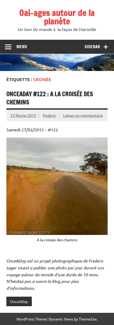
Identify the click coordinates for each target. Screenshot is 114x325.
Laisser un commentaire (83, 115)
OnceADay (19, 301)
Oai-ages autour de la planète (57, 17)
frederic (49, 115)
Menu (21, 47)
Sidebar (92, 47)
